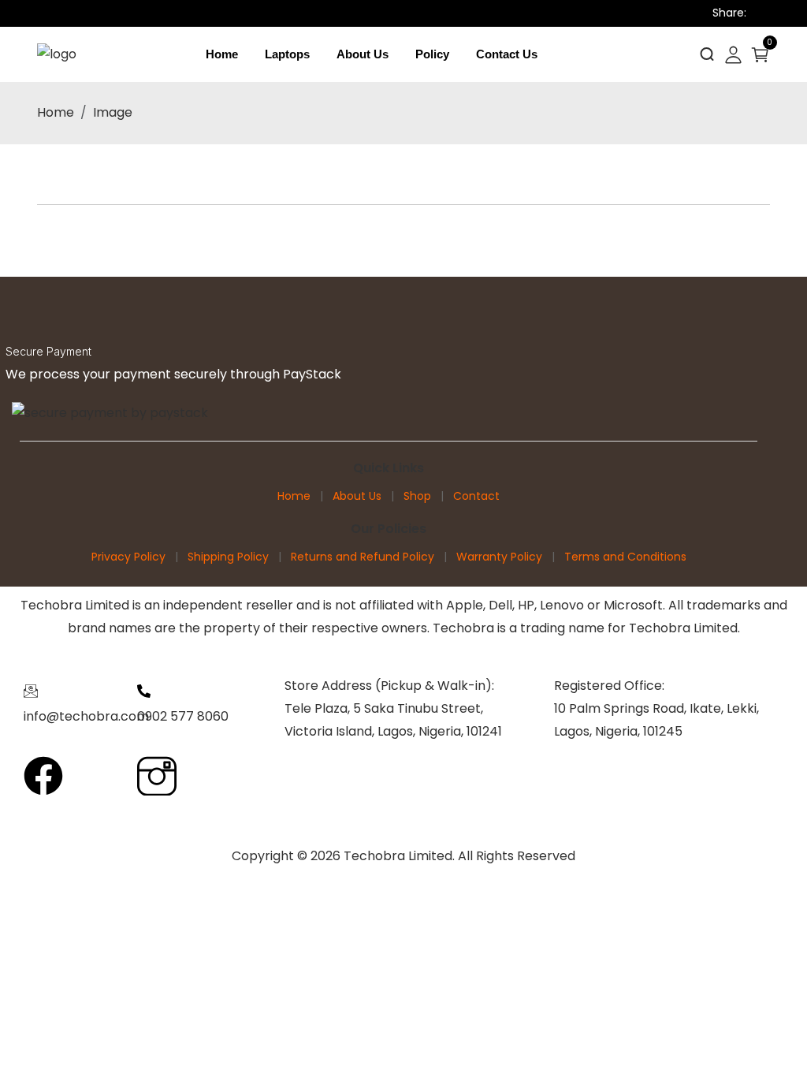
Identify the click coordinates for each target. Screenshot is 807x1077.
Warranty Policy (499, 557)
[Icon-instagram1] (157, 776)
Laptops (287, 54)
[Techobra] (56, 54)
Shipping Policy (228, 557)
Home (222, 54)
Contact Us (506, 54)
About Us (363, 54)
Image (112, 112)
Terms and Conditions (625, 557)
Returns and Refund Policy (362, 557)
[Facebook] (43, 776)
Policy (432, 54)
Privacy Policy (128, 557)
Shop (417, 496)
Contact (476, 496)
